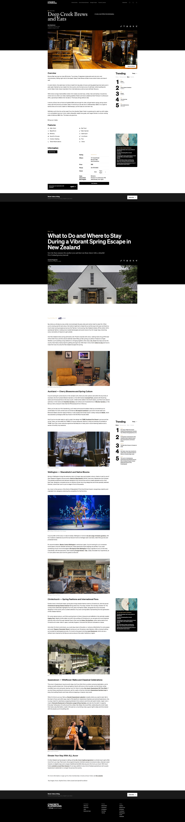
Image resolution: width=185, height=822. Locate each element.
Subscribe (124, 2)
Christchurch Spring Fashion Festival (58, 605)
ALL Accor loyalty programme (84, 760)
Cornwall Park (89, 398)
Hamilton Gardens (69, 402)
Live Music (84, 136)
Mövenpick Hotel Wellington (78, 548)
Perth (120, 814)
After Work (53, 128)
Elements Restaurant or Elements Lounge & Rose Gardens (69, 703)
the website (99, 776)
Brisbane (121, 809)
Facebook (103, 807)
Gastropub (84, 133)
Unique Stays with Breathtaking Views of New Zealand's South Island (126, 163)
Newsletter (104, 805)
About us (86, 805)
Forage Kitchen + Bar (81, 550)
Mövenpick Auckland (82, 410)
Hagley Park (51, 618)
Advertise (86, 807)
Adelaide (121, 816)
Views (83, 141)
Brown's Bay (94, 159)
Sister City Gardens (87, 620)
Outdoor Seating (54, 139)
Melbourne (122, 807)
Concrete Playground (52, 259)
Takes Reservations (55, 141)
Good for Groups (55, 136)
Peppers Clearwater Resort (62, 629)
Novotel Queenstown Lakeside (76, 697)
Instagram (104, 809)
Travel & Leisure (102, 2)
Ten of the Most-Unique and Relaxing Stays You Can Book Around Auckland (125, 160)
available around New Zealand (60, 766)
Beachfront (53, 131)
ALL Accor (93, 340)
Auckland (121, 811)
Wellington (122, 813)
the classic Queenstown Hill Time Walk (95, 688)
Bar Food (83, 128)
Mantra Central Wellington (67, 544)
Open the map (52, 151)
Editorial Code (87, 811)
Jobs (85, 809)
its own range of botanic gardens (96, 536)
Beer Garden (85, 131)
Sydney (121, 805)
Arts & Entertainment (84, 2)
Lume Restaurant (92, 631)
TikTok (103, 813)
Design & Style (93, 2)
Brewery (52, 133)
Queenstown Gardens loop (98, 690)
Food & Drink (74, 2)
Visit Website (94, 183)
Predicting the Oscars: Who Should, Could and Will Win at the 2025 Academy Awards (126, 157)
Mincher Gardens (100, 402)
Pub (82, 139)
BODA (103, 412)
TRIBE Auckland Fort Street (90, 419)
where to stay (99, 343)
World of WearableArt (76, 478)
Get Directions (95, 161)
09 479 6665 (94, 167)
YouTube (103, 811)
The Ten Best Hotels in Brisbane (124, 148)
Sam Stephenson (51, 25)
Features (52, 125)
